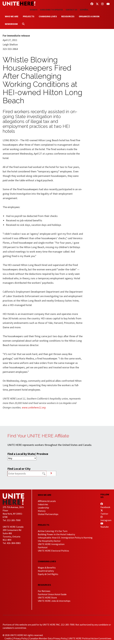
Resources (67, 16)
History (41, 510)
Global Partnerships (48, 514)
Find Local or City (18, 468)
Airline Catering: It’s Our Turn (52, 531)
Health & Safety (46, 570)
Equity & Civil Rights (48, 574)
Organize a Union (89, 16)
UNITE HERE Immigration (51, 544)
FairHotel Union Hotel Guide (52, 594)
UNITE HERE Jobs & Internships (54, 600)
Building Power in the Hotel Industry (56, 534)
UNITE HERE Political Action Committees (90, 638)
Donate (33, 10)
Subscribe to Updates (51, 10)
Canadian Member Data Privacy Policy (48, 638)
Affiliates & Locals (47, 501)
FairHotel (43, 547)
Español (84, 10)
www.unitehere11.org (34, 407)
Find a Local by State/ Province (27, 454)
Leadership (43, 507)
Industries (43, 504)
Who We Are (11, 16)
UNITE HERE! (19, 3)
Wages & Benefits (47, 567)
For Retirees (44, 591)
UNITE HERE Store (47, 597)
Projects (28, 16)
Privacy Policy (20, 638)
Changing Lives (48, 16)
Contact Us (71, 10)
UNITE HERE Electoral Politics (53, 550)
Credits (8, 638)
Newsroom (11, 23)
